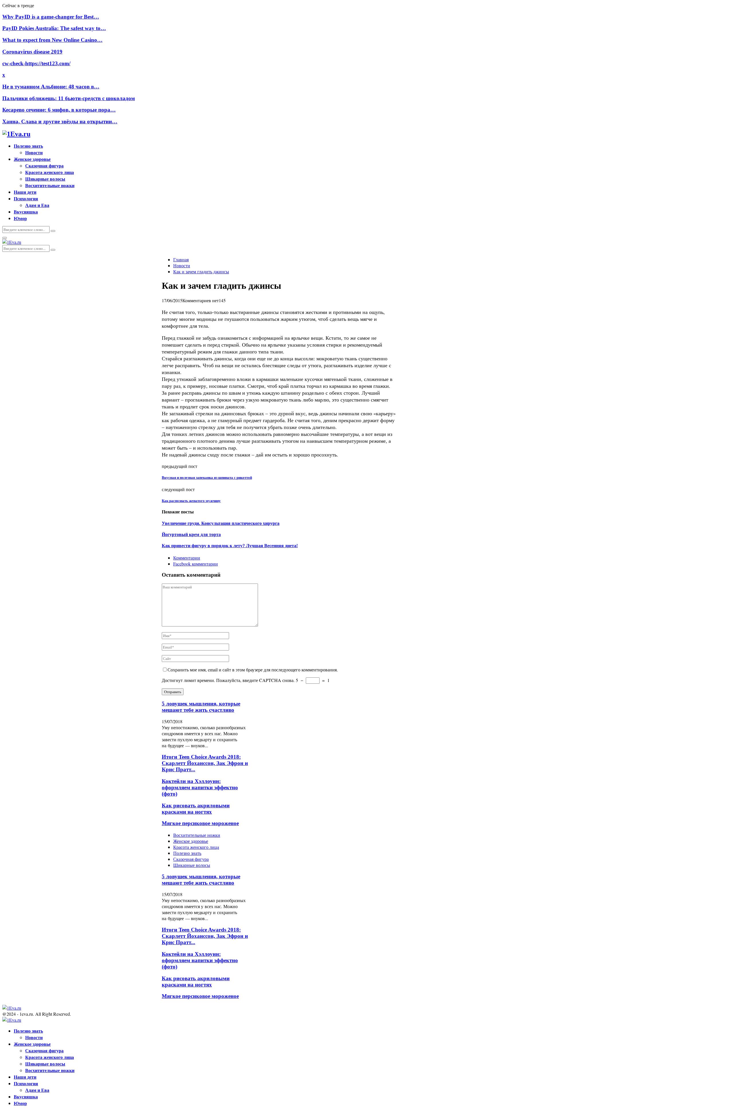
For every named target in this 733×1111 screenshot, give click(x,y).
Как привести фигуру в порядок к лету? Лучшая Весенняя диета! (230, 545)
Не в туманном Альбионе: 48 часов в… (50, 87)
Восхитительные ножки (49, 185)
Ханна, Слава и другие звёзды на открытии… (59, 121)
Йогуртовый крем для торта (191, 534)
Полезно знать (28, 146)
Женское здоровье (32, 159)
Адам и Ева (37, 205)
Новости (34, 152)
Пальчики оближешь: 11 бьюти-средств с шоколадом (68, 98)
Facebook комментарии (195, 564)
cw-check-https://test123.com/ (36, 63)
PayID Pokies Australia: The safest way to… (54, 28)
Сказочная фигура (44, 165)
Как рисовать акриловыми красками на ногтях (196, 808)
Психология (26, 198)
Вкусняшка (26, 211)
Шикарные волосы (45, 178)
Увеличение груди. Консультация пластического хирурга (220, 523)
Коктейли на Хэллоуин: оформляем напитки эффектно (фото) (200, 787)
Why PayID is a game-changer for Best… (50, 17)
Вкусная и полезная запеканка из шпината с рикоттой (207, 477)
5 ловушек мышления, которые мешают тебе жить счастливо (201, 707)
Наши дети (25, 192)
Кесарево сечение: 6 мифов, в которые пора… (59, 110)
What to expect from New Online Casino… (52, 40)
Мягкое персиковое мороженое (200, 823)
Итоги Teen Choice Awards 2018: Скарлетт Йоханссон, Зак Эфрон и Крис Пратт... (205, 763)
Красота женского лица (49, 172)
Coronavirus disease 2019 (32, 52)
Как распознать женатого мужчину (191, 501)
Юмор (20, 218)
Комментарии (186, 558)
